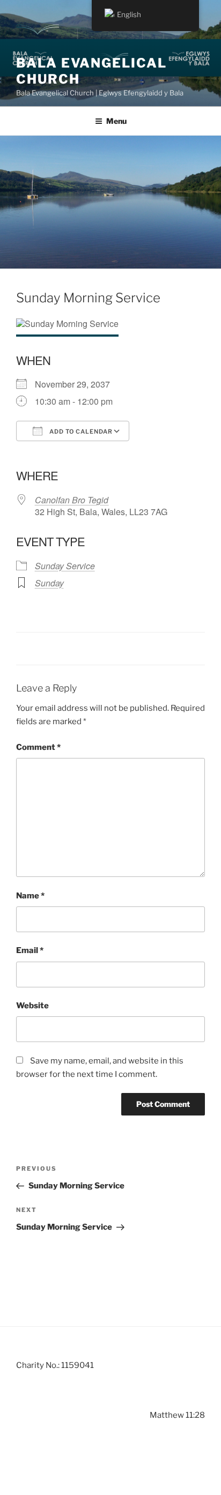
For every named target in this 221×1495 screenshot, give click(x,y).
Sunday (49, 583)
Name (30, 896)
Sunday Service (65, 566)
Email (29, 950)
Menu (116, 120)
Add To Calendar (80, 431)
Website (32, 1005)
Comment (38, 747)
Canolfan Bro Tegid (71, 500)
